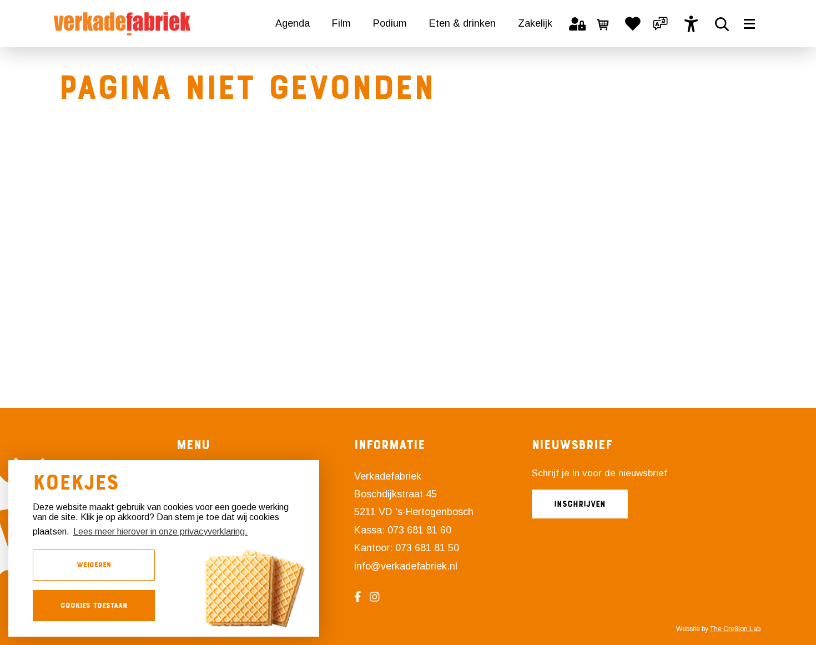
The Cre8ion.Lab (735, 629)
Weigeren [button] (94, 565)
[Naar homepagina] (122, 24)
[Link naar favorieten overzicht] (632, 24)
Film (341, 23)
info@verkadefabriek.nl (405, 566)
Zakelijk (535, 23)
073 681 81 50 (427, 547)
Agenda (292, 23)
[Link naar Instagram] (379, 596)
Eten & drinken (462, 23)
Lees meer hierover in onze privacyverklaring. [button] (160, 531)
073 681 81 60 (419, 530)
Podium (390, 23)
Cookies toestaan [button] (94, 605)
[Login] (577, 24)
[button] (660, 24)
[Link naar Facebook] (362, 596)
